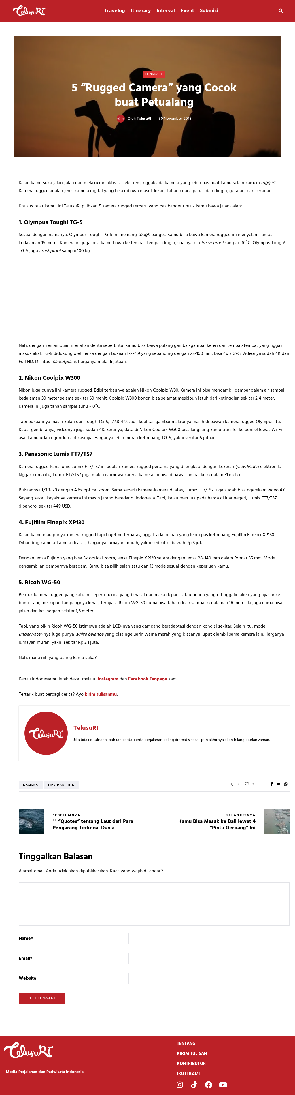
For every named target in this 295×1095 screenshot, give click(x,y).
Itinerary (141, 11)
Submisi (209, 11)
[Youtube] (223, 1085)
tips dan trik (61, 785)
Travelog (114, 11)
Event (187, 11)
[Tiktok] (194, 1085)
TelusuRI (144, 118)
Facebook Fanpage (147, 679)
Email (25, 958)
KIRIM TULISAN (192, 1053)
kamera (30, 785)
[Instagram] (180, 1085)
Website (27, 978)
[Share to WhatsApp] (286, 784)
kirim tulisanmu (101, 694)
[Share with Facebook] (271, 784)
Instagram (107, 679)
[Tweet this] (278, 784)
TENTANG (186, 1043)
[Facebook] (208, 1085)
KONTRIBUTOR (191, 1063)
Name (26, 938)
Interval (166, 11)
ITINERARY (154, 74)
